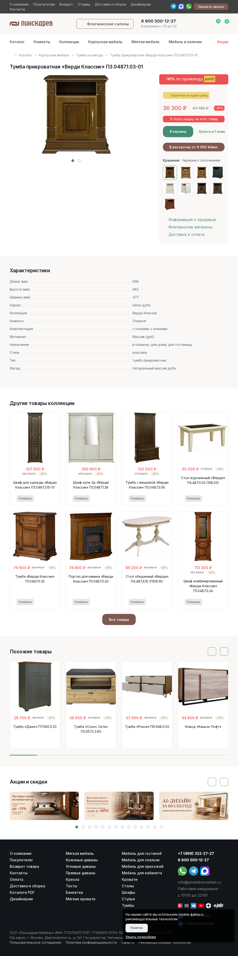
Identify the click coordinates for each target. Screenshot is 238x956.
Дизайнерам (141, 4)
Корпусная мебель (105, 41)
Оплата (16, 879)
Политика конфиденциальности (91, 942)
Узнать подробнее (141, 937)
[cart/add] (50, 498)
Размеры (25, 498)
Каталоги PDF (22, 892)
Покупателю (21, 860)
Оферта (128, 942)
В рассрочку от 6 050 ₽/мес (193, 147)
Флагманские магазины (190, 227)
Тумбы (128, 905)
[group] (44, 806)
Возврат (66, 4)
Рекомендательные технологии (165, 942)
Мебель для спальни (140, 860)
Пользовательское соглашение (35, 942)
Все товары (119, 620)
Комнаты (42, 41)
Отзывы (84, 4)
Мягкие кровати (80, 899)
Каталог (17, 41)
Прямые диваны (80, 873)
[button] (72, 160)
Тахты (71, 886)
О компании (19, 4)
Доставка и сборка (110, 4)
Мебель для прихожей (142, 866)
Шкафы (128, 892)
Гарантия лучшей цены (189, 95)
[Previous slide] (18, 118)
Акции (222, 41)
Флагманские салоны (108, 24)
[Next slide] (133, 118)
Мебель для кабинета (142, 873)
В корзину (178, 131)
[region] (119, 53)
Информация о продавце (192, 219)
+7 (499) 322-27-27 (196, 853)
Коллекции (69, 41)
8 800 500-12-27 (193, 860)
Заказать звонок (211, 7)
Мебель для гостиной (142, 853)
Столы (128, 886)
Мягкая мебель (146, 41)
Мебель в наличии (185, 41)
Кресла (72, 879)
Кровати (129, 879)
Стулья (128, 899)
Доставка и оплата (186, 234)
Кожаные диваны (82, 860)
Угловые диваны (81, 866)
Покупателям (44, 4)
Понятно (136, 928)
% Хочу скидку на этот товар (194, 119)
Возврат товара (24, 866)
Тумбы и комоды (89, 55)
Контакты (17, 9)
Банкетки (74, 892)
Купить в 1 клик (212, 131)
